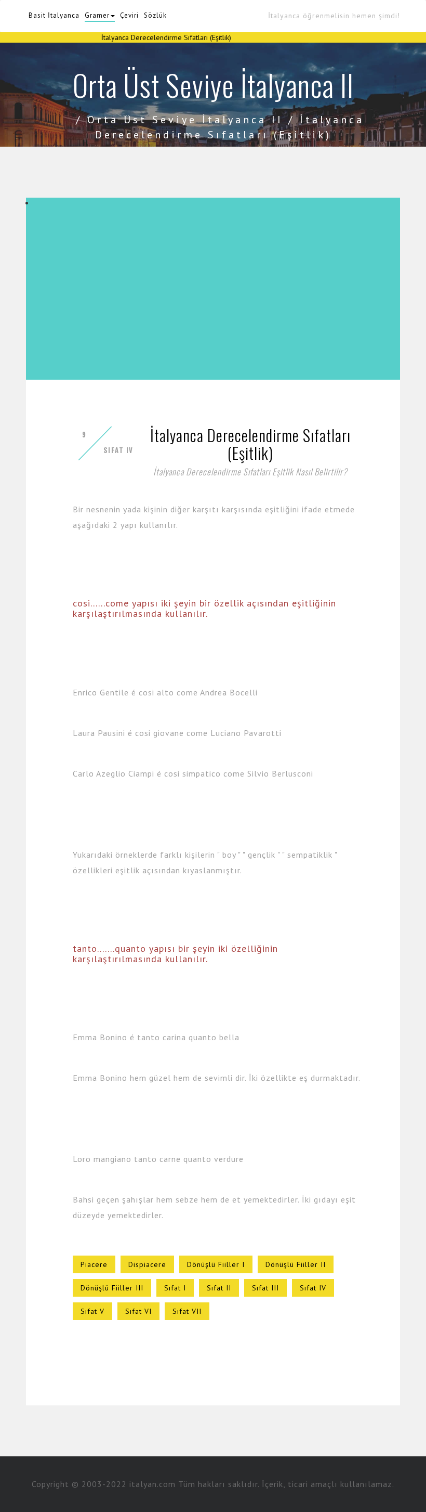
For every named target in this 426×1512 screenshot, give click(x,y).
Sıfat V (92, 1311)
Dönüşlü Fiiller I (216, 1264)
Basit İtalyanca (54, 15)
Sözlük (155, 15)
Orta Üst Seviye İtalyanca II (185, 119)
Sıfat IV (313, 1288)
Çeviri (129, 15)
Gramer (97, 15)
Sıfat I (175, 1288)
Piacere (94, 1264)
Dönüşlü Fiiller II (295, 1264)
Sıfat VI (138, 1311)
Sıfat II (219, 1288)
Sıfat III (265, 1288)
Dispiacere (147, 1264)
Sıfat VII (187, 1311)
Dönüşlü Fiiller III (112, 1288)
